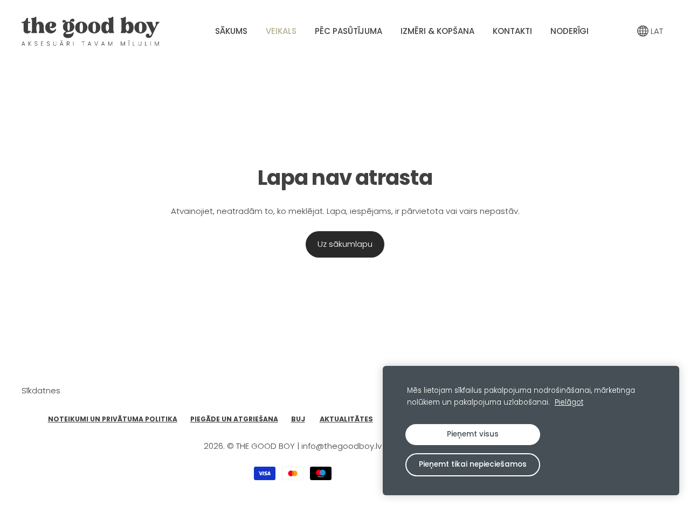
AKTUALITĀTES (346, 419)
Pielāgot (569, 402)
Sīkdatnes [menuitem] (41, 390)
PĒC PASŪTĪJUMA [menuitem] (348, 31)
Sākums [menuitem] (231, 31)
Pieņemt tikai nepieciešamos (473, 464)
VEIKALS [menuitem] (281, 31)
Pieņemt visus (473, 434)
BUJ (298, 419)
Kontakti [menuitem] (512, 31)
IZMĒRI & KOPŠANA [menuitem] (437, 31)
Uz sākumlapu (345, 243)
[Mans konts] (620, 31)
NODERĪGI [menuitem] (569, 31)
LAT (655, 31)
